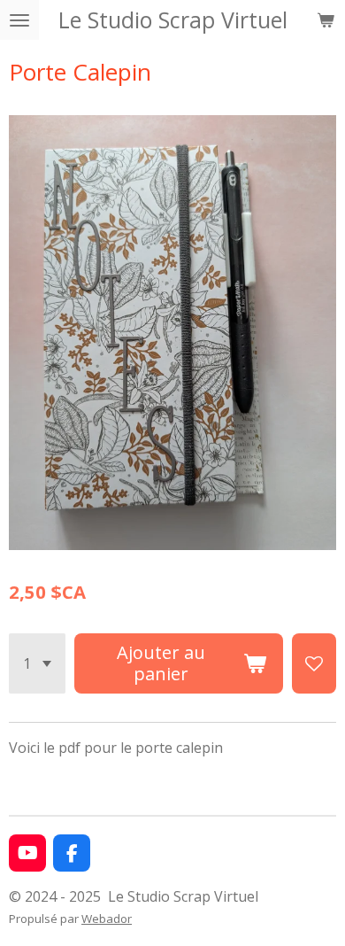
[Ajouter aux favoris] (314, 663)
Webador (106, 919)
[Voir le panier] (325, 20)
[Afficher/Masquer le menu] (19, 20)
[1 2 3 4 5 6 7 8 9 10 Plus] (37, 663)
